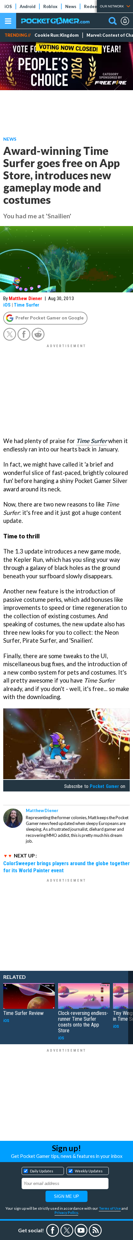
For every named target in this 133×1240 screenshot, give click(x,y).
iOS (8, 6)
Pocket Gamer (104, 786)
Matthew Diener (25, 298)
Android (28, 6)
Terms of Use (110, 1208)
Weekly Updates (89, 1171)
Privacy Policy (66, 1212)
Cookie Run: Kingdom (57, 35)
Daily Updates (41, 1171)
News (70, 6)
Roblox (50, 6)
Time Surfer (26, 305)
